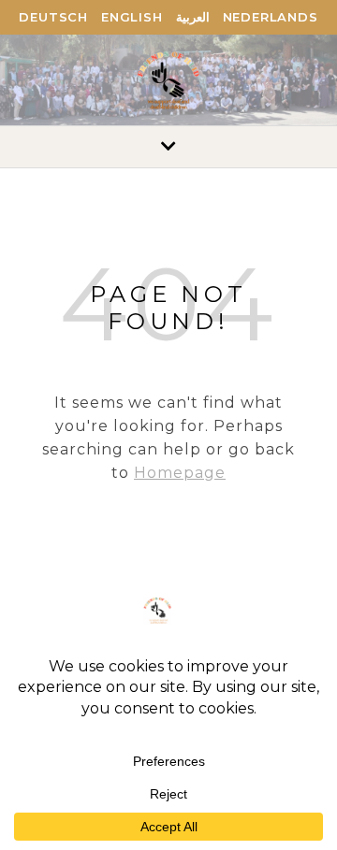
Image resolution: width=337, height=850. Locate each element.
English (132, 16)
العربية (193, 16)
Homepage (180, 473)
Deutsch (53, 16)
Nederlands (270, 16)
